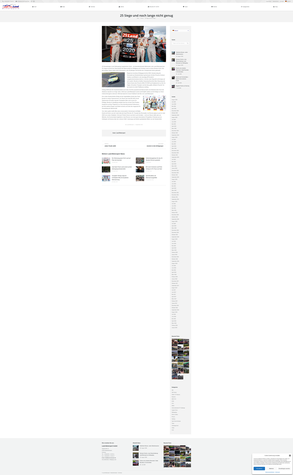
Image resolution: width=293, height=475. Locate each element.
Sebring (173, 419)
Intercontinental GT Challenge (178, 407)
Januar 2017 (174, 303)
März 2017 (174, 298)
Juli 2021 (174, 203)
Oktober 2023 (175, 155)
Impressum (277, 472)
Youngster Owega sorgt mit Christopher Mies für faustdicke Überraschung (120, 177)
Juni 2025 (174, 121)
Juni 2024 (174, 141)
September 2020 (175, 219)
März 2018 (174, 274)
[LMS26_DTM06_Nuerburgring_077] (175, 365)
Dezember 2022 (175, 170)
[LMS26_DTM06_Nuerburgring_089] (186, 342)
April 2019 (174, 248)
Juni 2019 (174, 243)
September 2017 (175, 285)
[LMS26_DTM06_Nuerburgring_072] (186, 371)
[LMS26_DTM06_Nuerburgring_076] (180, 365)
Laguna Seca (175, 410)
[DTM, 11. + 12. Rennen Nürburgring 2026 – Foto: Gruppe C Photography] (175, 342)
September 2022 (175, 177)
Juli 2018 (174, 265)
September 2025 (175, 115)
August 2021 (174, 201)
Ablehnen (271, 468)
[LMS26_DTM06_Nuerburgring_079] (180, 359)
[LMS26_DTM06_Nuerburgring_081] (175, 359)
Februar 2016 (175, 325)
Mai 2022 (174, 186)
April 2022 (174, 188)
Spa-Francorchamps (176, 421)
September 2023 (175, 157)
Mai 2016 (174, 318)
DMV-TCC (174, 399)
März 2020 (174, 228)
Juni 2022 (174, 183)
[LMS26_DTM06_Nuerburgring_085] (175, 353)
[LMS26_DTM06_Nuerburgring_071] (175, 376)
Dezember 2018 (175, 256)
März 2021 (174, 210)
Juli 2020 (174, 223)
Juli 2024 (174, 139)
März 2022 (174, 190)
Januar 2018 (174, 279)
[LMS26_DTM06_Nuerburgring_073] (180, 371)
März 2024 (174, 148)
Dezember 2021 (175, 192)
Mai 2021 (174, 208)
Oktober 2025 (175, 113)
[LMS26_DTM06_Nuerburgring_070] (180, 376)
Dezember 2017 (175, 281)
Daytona (173, 396)
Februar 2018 (175, 276)
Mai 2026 (174, 106)
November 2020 (175, 214)
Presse (173, 416)
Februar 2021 (175, 212)
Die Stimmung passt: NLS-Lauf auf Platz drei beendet (121, 159)
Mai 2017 (174, 294)
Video (173, 427)
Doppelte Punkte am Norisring (182, 85)
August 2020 (174, 221)
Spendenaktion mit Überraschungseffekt (151, 176)
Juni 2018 (174, 267)
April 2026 (174, 108)
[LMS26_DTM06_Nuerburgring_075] (186, 365)
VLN (173, 430)
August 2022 (174, 179)
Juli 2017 (174, 290)
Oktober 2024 (175, 132)
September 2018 (175, 261)
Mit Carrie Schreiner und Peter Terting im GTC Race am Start (154, 168)
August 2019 (174, 239)
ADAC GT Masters (176, 394)
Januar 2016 (174, 327)
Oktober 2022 (175, 175)
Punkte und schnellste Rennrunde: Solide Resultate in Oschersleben (182, 70)
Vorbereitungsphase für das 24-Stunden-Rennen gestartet (154, 159)
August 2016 (174, 312)
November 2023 (175, 152)
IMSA (173, 405)
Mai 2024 (174, 144)
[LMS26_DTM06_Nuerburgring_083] (180, 353)
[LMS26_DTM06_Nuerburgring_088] (175, 347)
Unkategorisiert (175, 425)
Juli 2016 (174, 314)
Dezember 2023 (175, 150)
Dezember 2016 (175, 305)
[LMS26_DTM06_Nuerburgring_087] (180, 347)
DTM (173, 401)
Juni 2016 (174, 316)
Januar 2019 (174, 254)
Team (173, 423)
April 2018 (174, 272)
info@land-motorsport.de (23, 1)
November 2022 (175, 172)
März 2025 (174, 128)
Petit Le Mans (175, 414)
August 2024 (174, 137)
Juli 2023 (174, 159)
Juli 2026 (174, 101)
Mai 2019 (174, 245)
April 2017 (174, 296)
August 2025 (174, 117)
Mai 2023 (174, 161)
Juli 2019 (174, 241)
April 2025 (174, 126)
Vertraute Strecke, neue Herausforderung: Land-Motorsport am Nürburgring (182, 61)
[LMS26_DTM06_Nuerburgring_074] (175, 371)
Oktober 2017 (175, 283)
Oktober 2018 (175, 259)
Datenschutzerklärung (269, 472)
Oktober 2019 (175, 234)
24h (172, 390)
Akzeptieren (259, 468)
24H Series (174, 392)
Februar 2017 (175, 301)
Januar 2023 (174, 168)
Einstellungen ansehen (284, 468)
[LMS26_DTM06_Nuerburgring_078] (186, 359)
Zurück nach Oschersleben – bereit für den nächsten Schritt (182, 78)
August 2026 (174, 99)
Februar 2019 (175, 252)
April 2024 (174, 146)
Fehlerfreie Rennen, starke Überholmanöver (182, 53)
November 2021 (175, 194)
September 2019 (175, 236)
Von (129, 124)
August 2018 (174, 263)
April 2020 (174, 225)
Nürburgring (174, 412)
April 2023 (174, 163)
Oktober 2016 (175, 307)
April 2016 (174, 321)
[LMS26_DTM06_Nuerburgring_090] (180, 342)
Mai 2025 (174, 124)
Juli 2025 (174, 119)
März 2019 (174, 250)
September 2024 (175, 135)
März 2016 (174, 323)
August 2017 (174, 287)
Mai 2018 (174, 270)
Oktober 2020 (175, 217)
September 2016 (175, 309)
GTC (173, 403)
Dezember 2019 (175, 230)
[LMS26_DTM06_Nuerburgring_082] (186, 353)
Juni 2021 (174, 205)
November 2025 (175, 110)
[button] (290, 455)
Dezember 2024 (175, 130)
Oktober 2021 (175, 197)
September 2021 (175, 199)
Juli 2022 (174, 181)
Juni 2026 (174, 104)
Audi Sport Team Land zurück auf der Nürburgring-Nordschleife (122, 168)
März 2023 (174, 166)
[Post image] (106, 161)
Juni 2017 (174, 292)
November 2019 (175, 232)
